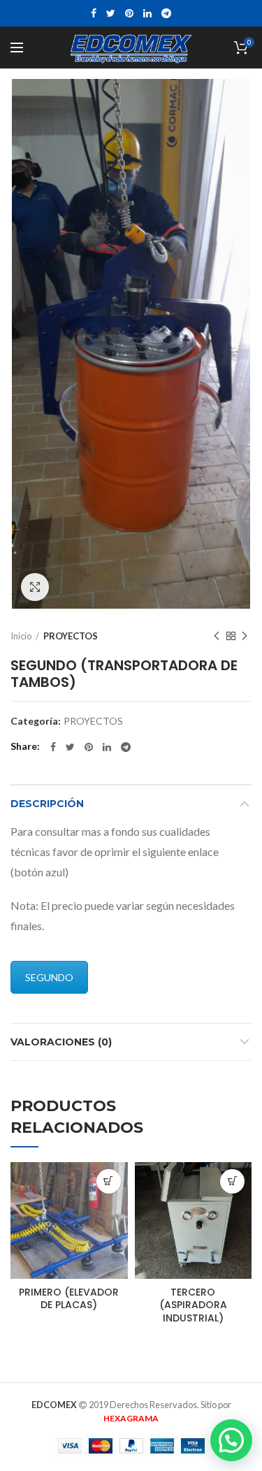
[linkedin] (147, 13)
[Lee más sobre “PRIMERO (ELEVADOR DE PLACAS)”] (108, 1181)
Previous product (217, 636)
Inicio (21, 636)
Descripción (47, 803)
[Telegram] (166, 13)
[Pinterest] (129, 13)
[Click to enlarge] (35, 587)
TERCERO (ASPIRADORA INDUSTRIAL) (193, 1305)
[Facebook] (93, 13)
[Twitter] (110, 13)
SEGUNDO (49, 977)
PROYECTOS (70, 636)
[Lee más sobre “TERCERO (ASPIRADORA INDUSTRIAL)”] (232, 1181)
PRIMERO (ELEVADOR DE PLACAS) (69, 1298)
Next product (245, 636)
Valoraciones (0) (61, 1042)
